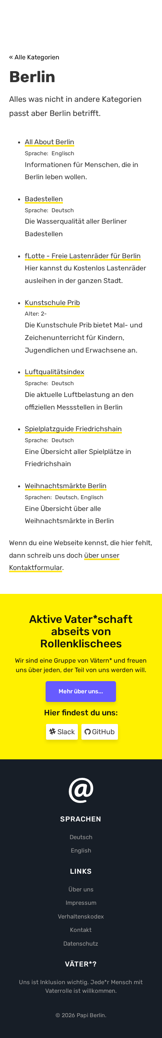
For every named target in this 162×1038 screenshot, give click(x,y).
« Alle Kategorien (34, 57)
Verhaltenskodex (81, 916)
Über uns (81, 889)
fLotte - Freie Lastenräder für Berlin (83, 256)
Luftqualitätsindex (54, 372)
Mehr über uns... (81, 691)
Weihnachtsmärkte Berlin (66, 486)
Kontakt (81, 929)
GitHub (102, 732)
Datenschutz (80, 943)
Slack (65, 732)
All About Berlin (49, 142)
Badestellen (44, 199)
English (81, 850)
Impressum (81, 902)
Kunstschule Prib (52, 303)
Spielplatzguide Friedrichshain (73, 429)
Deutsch (81, 837)
